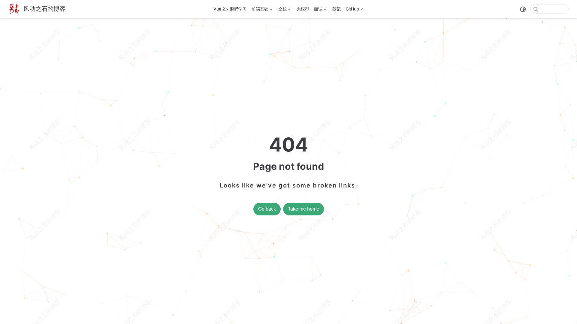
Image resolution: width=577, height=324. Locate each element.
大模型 (303, 8)
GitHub (352, 8)
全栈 (282, 10)
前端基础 (259, 10)
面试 (317, 10)
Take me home (303, 209)
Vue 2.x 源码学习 (230, 8)
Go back (267, 209)
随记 (336, 8)
